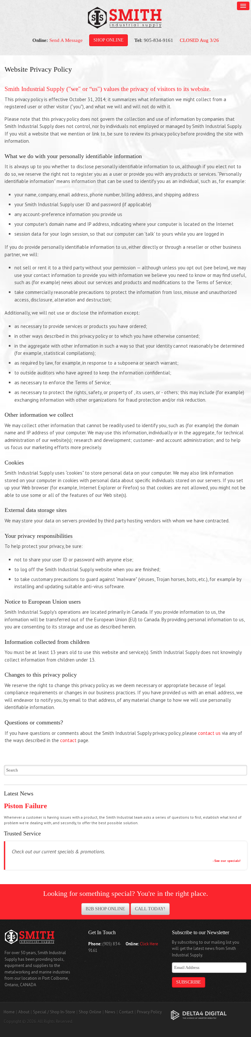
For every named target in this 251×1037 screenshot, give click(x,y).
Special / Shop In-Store (54, 1012)
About (23, 1012)
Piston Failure (25, 806)
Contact (126, 1012)
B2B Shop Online (105, 908)
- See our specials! (226, 860)
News (110, 1012)
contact (68, 740)
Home (9, 1012)
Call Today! (150, 908)
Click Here (149, 944)
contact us (210, 733)
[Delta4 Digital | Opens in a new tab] (198, 1014)
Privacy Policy (149, 1012)
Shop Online (108, 40)
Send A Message (66, 40)
